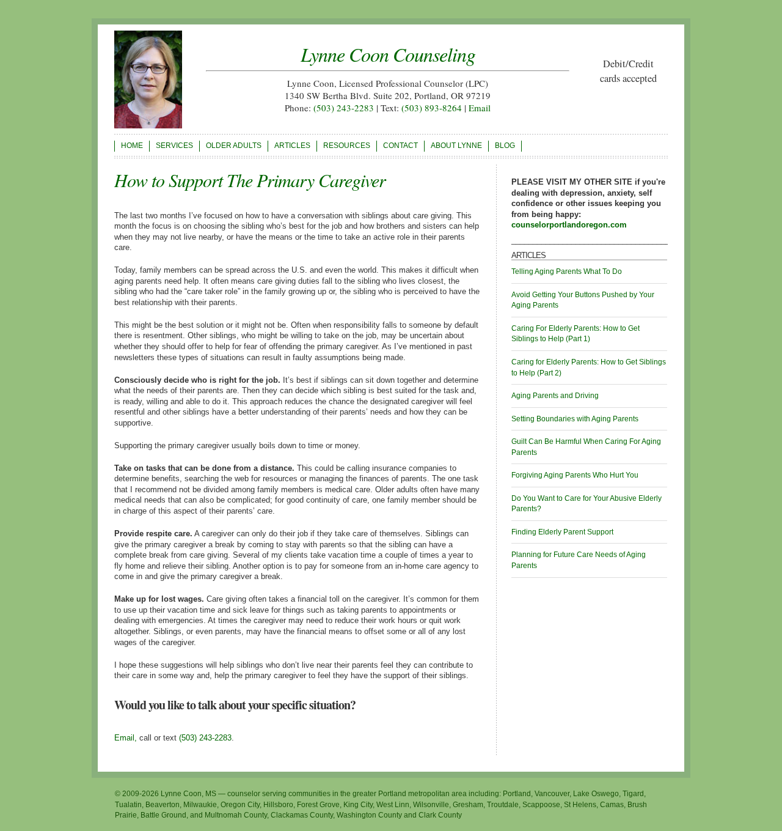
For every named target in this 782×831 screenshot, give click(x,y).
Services (174, 145)
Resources (346, 145)
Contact (400, 145)
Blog (505, 145)
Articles (292, 145)
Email (480, 108)
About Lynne (456, 145)
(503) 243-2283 (343, 108)
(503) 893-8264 (431, 108)
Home (132, 145)
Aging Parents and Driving (555, 395)
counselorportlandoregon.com (569, 224)
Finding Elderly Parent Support (562, 532)
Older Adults (233, 145)
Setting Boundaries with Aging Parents (574, 419)
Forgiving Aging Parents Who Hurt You (574, 475)
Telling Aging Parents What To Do (566, 271)
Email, (125, 737)
